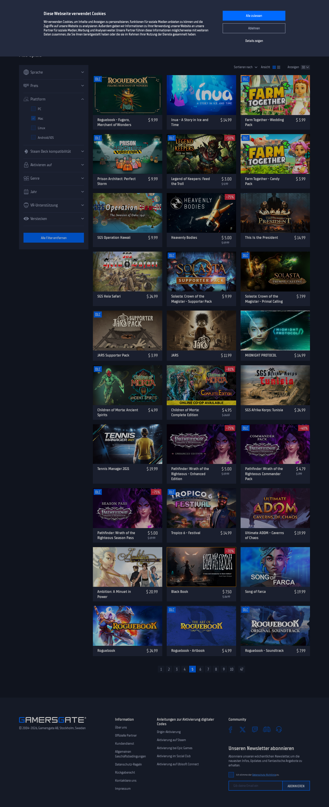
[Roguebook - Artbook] (201, 626)
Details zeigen (254, 41)
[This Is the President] (275, 213)
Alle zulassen (254, 16)
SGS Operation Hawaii (113, 237)
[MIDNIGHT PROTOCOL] (275, 330)
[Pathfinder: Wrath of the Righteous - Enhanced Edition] (201, 444)
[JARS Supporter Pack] (127, 330)
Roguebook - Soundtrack (264, 650)
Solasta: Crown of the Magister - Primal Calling (264, 299)
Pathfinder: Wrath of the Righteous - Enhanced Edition (190, 473)
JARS (174, 355)
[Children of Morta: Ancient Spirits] (127, 385)
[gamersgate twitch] (255, 729)
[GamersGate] (52, 723)
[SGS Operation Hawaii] (127, 213)
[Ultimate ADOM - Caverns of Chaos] (275, 508)
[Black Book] (201, 567)
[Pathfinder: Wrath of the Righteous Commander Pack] (275, 444)
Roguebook (106, 650)
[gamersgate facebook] (230, 729)
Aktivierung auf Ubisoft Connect (178, 764)
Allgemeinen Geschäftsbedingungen (130, 754)
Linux (41, 128)
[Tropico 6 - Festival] (201, 508)
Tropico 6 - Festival (185, 532)
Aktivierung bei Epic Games (174, 748)
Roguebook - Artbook (188, 650)
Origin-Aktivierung (169, 732)
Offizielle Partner (126, 735)
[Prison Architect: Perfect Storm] (127, 154)
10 (231, 669)
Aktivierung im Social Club (174, 756)
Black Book (179, 591)
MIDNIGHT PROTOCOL (260, 355)
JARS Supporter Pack (113, 355)
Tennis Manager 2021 (113, 468)
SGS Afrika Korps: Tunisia (264, 409)
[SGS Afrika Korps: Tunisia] (275, 385)
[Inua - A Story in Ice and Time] (201, 95)
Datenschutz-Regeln (128, 764)
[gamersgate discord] (267, 729)
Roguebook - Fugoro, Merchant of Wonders (114, 122)
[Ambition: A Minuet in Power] (127, 567)
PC (39, 109)
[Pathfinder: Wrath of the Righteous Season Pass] (127, 508)
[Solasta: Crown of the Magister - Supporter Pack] (201, 271)
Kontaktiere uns (126, 780)
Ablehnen (254, 28)
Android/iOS (46, 137)
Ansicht (265, 67)
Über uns (121, 727)
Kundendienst (124, 743)
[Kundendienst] (279, 729)
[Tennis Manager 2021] (127, 444)
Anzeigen (293, 67)
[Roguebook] (127, 626)
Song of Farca (255, 591)
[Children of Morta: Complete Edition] (201, 385)
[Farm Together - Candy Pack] (275, 154)
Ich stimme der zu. (257, 775)
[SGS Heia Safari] (127, 271)
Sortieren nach (243, 67)
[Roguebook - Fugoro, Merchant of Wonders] (127, 95)
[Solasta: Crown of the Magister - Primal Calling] (275, 271)
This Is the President (261, 237)
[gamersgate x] (243, 729)
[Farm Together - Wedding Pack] (275, 95)
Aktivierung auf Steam (171, 740)
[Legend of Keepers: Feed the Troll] (201, 154)
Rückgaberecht (125, 772)
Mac (40, 118)
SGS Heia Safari (109, 296)
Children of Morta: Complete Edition (185, 412)
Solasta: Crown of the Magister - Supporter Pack (191, 299)
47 (241, 669)
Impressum (123, 788)
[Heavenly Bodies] (201, 213)
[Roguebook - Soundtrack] (275, 626)
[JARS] (201, 330)
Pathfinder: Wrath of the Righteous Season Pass (116, 535)
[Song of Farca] (275, 567)
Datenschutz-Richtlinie (264, 775)
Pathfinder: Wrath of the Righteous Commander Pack (264, 473)
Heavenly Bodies (184, 237)
